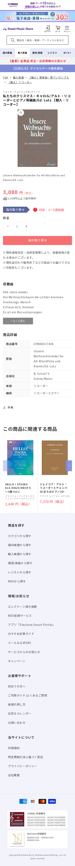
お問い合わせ (17, 723)
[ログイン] (48, 28)
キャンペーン (16, 661)
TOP (5, 77)
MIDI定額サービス (20, 616)
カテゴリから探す (19, 536)
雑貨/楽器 (37, 52)
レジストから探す (19, 572)
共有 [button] (10, 407)
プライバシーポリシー (22, 766)
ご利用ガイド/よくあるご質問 (27, 695)
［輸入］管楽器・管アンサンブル (48, 77)
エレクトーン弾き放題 (22, 607)
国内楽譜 (7, 52)
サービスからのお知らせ (24, 652)
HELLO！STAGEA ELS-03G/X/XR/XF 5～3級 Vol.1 (18, 487)
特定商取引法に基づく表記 (25, 757)
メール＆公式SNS (19, 643)
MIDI (67, 52)
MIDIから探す (17, 581)
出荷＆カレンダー (19, 713)
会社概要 (14, 775)
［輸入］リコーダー (20, 82)
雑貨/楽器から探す (20, 563)
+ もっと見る (18, 321)
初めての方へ (17, 686)
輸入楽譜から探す (19, 554)
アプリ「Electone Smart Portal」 (31, 625)
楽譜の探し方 (17, 704)
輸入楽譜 (22, 52)
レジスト (52, 52)
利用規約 (14, 748)
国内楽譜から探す (19, 545)
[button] (67, 28)
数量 (6, 218)
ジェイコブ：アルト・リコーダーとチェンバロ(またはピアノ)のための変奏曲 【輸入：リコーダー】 (53, 487)
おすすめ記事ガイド (21, 634)
